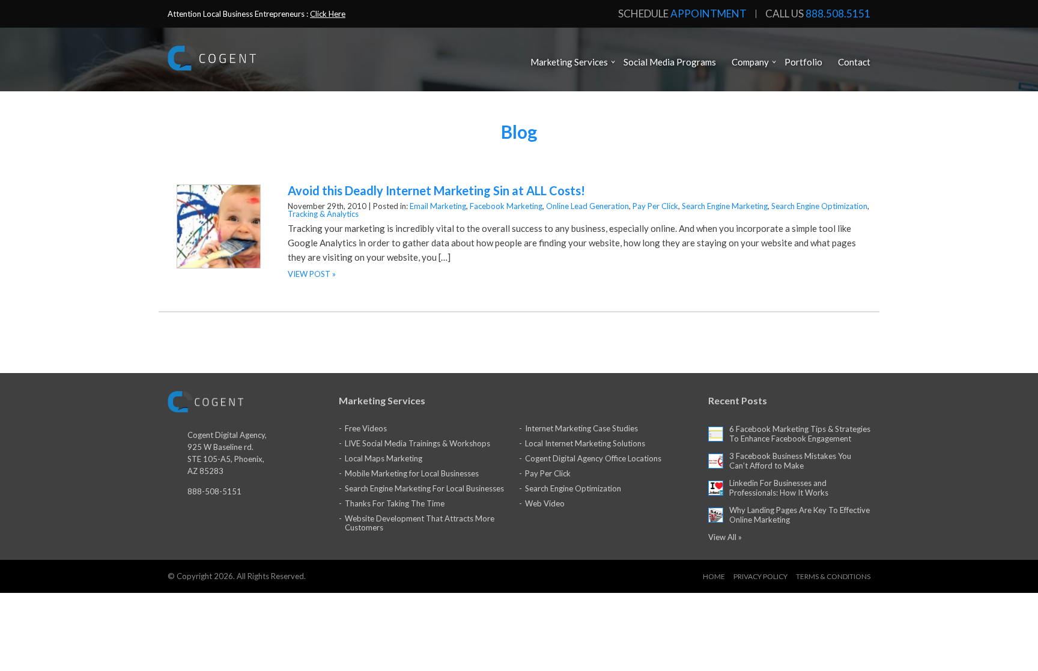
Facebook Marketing (506, 206)
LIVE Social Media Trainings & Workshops (417, 443)
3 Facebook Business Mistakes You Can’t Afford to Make (790, 460)
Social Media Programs (670, 61)
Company (750, 61)
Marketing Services (569, 61)
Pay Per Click (655, 206)
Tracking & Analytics (323, 214)
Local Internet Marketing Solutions (585, 443)
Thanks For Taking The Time (395, 503)
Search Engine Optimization (819, 206)
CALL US (817, 13)
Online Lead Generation (587, 206)
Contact (854, 61)
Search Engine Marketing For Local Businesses (424, 488)
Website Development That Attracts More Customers (419, 523)
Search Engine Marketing (725, 206)
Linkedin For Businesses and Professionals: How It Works (778, 487)
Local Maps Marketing (383, 458)
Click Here (327, 14)
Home (714, 576)
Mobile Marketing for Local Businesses (412, 473)
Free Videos (366, 428)
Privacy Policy (760, 576)
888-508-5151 (214, 491)
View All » (725, 537)
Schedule (682, 13)
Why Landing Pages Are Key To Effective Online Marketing (799, 514)
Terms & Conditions (833, 576)
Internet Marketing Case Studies (581, 428)
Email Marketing (438, 206)
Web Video (545, 503)
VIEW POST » (312, 274)
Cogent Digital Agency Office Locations (593, 458)
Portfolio (803, 61)
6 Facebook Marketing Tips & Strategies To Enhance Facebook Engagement (799, 433)
